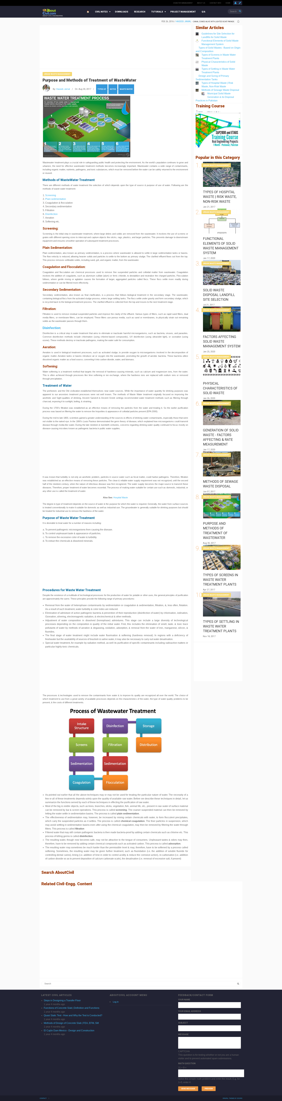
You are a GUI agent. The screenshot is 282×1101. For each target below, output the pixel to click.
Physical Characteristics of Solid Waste (220, 388)
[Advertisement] (115, 46)
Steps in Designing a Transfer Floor (62, 1000)
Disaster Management (183, 3)
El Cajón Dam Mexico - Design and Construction (69, 1030)
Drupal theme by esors (232, 1098)
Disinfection (51, 214)
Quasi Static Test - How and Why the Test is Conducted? (73, 1015)
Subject (183, 1023)
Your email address (189, 1011)
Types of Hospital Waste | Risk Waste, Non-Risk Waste (219, 196)
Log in (116, 1002)
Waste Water (126, 89)
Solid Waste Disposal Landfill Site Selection (219, 295)
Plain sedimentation (55, 199)
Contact (43, 1098)
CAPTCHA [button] (184, 1051)
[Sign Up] (240, 3)
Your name (184, 1000)
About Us (201, 3)
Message (183, 1034)
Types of (102, 89)
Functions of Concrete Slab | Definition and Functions (71, 1008)
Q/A (203, 12)
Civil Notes (101, 12)
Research (139, 12)
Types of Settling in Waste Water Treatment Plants (221, 626)
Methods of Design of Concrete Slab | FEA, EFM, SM (71, 1023)
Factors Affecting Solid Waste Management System (221, 341)
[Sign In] (235, 3)
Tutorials (157, 12)
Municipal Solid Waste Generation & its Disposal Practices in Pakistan (215, 97)
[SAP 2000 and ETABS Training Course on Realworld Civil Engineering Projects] (218, 128)
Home (228, 3)
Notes (113, 89)
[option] (139, 22)
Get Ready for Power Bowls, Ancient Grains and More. (209, 22)
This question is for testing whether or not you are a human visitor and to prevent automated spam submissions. (209, 1067)
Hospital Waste (120, 497)
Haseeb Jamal (174, 21)
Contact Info (215, 3)
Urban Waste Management (57, 74)
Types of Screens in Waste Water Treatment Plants (220, 579)
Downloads (121, 12)
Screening (50, 195)
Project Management (183, 12)
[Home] (49, 11)
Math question (186, 1063)
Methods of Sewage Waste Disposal (220, 90)
